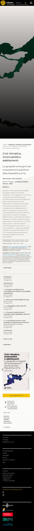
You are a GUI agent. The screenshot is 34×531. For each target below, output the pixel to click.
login (4, 462)
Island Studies (15, 241)
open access (7, 178)
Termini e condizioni (9, 460)
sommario (6, 416)
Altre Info (6, 413)
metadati (6, 419)
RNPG (11, 243)
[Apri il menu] (31, 3)
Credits (5, 453)
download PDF (16, 395)
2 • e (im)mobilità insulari (16, 300)
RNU (18, 243)
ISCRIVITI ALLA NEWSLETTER (12, 489)
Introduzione (8, 283)
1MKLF (21, 243)
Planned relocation (19, 240)
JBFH (15, 243)
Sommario (7, 268)
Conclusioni (8, 330)
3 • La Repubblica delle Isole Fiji (15, 306)
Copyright (6, 455)
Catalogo (5, 440)
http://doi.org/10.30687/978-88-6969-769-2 (17, 246)
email (10, 183)
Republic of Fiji (11, 240)
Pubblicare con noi (8, 442)
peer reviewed (17, 178)
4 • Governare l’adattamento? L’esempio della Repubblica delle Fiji (17, 313)
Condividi (6, 427)
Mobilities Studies (24, 241)
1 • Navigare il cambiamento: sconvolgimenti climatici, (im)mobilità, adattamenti (17, 291)
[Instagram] (17, 495)
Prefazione (8, 277)
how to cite (7, 417)
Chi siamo (6, 437)
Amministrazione (8, 451)
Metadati (7, 344)
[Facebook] (17, 492)
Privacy (5, 457)
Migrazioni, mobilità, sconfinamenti (19, 144)
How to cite (7, 339)
